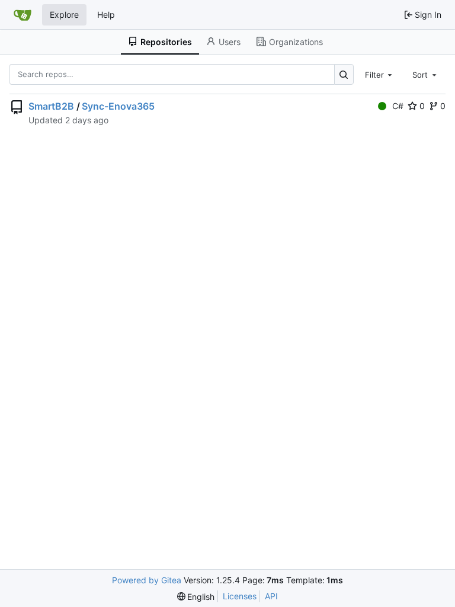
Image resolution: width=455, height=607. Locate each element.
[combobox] (380, 74)
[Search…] (344, 74)
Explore (64, 14)
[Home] (22, 14)
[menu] (196, 597)
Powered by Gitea (146, 580)
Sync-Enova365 (118, 106)
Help (106, 14)
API (271, 596)
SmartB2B (51, 106)
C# (397, 106)
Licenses (240, 596)
